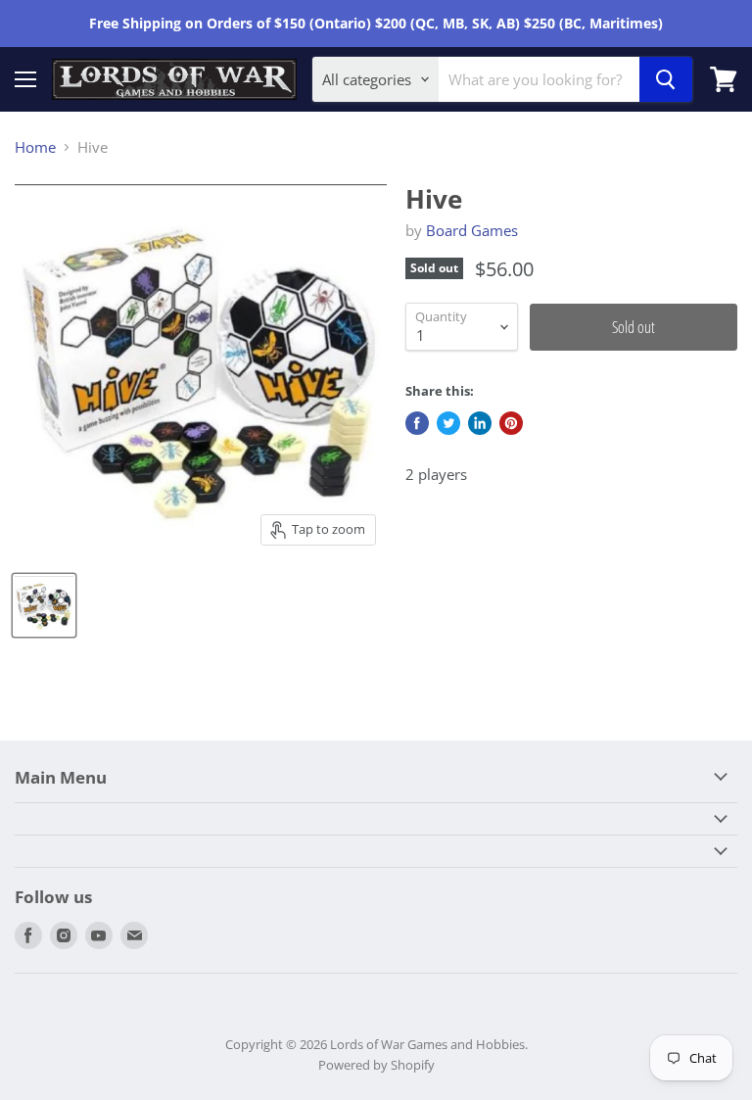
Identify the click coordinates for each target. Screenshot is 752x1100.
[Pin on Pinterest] (511, 423)
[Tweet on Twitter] (448, 423)
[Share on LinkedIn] (480, 423)
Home (35, 147)
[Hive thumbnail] (44, 605)
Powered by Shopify (376, 1065)
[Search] (665, 79)
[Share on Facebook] (417, 423)
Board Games (472, 230)
